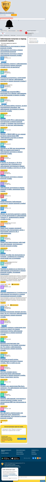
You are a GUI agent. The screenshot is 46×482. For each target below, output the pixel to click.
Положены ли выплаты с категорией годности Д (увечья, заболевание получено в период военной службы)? (13, 79)
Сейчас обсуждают (12, 30)
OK (9, 478)
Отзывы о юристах (5, 452)
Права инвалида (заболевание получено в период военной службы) (13, 202)
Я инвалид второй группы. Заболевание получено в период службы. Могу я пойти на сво (11, 361)
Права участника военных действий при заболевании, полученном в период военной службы (12, 244)
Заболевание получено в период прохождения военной (11, 51)
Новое (19, 30)
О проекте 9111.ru (35, 450)
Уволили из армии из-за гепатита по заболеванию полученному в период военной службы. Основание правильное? (13, 271)
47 (36, 38)
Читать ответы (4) (4, 365)
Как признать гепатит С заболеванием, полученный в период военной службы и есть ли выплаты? (13, 65)
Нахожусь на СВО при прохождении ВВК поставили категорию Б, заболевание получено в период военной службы (12, 151)
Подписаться (3, 62)
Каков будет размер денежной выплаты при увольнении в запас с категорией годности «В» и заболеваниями (12, 230)
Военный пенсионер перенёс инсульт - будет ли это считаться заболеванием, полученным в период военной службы (13, 314)
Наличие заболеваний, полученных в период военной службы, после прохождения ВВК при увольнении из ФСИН (13, 401)
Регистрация (34, 453)
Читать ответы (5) (4, 113)
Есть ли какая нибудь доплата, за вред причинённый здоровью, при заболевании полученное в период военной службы (13, 108)
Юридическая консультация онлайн (7, 13)
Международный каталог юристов (6, 451)
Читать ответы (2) (4, 170)
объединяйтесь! (11, 12)
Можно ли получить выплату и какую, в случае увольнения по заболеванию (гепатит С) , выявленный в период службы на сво (13, 216)
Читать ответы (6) (4, 156)
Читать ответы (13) (4, 83)
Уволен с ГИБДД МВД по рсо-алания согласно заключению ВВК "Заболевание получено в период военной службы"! (13, 136)
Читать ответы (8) (4, 205)
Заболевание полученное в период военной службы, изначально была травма (12, 189)
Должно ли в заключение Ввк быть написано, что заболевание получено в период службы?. (13, 387)
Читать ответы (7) (4, 406)
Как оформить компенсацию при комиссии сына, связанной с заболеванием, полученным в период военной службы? (13, 415)
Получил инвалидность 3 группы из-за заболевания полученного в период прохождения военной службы (13, 294)
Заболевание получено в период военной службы (11, 177)
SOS (26, 32)
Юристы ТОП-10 (4, 30)
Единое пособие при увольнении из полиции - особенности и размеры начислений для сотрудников (12, 256)
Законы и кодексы (20, 453)
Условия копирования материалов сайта (12, 466)
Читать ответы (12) (4, 69)
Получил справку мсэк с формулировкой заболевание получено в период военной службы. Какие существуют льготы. (13, 374)
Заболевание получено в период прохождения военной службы (11, 54)
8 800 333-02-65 (4, 440)
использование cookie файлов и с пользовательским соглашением (10, 475)
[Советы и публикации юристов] (6, 5)
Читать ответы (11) (4, 97)
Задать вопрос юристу (20, 450)
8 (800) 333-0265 (33, 32)
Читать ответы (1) (4, 221)
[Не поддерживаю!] (8, 305)
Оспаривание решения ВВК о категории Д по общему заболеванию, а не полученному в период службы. (13, 93)
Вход (1, 29)
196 (37, 41)
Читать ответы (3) (4, 193)
